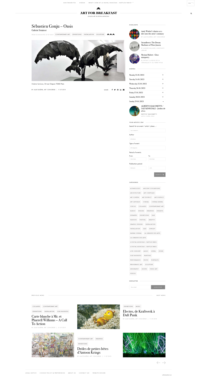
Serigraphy (134, 269)
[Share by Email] (124, 90)
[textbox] (147, 139)
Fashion (133, 219)
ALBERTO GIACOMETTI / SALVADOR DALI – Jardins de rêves (153, 108)
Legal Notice (31, 373)
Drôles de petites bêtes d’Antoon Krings (92, 350)
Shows (144, 269)
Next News (161, 295)
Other (161, 251)
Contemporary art (62, 34)
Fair (153, 215)
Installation (89, 34)
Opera (153, 251)
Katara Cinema (135, 233)
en (190, 3)
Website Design (99, 373)
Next (164, 362)
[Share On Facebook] (112, 90)
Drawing (150, 211)
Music (146, 251)
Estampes (133, 215)
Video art (153, 269)
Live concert (135, 251)
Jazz (144, 228)
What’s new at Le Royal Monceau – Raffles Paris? (110, 2)
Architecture (135, 193)
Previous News (38, 295)
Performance (135, 260)
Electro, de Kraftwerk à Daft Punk (139, 313)
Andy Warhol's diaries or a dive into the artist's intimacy (152, 32)
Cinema (146, 202)
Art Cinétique (149, 193)
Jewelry (152, 228)
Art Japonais (135, 202)
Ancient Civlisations (151, 188)
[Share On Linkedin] (121, 90)
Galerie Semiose (39, 30)
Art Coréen (134, 197)
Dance (132, 211)
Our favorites (69, 2)
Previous (158, 362)
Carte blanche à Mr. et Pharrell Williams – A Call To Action (49, 320)
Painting (147, 255)
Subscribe (158, 287)
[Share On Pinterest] (118, 90)
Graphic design (136, 224)
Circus (133, 206)
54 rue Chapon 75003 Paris (54, 84)
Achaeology (135, 188)
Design (141, 211)
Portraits (155, 260)
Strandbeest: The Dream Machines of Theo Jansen (151, 43)
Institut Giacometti (149, 114)
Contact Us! (84, 373)
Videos (82, 2)
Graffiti (152, 219)
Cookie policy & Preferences (52, 373)
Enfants (160, 211)
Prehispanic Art (136, 264)
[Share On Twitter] (115, 90)
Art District (147, 197)
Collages (142, 206)
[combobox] (147, 139)
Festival (143, 219)
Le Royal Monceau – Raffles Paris (143, 242)
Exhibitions (77, 34)
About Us (72, 373)
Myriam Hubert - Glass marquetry (150, 56)
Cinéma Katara (157, 202)
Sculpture (100, 34)
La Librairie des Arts (152, 233)
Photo (146, 260)
